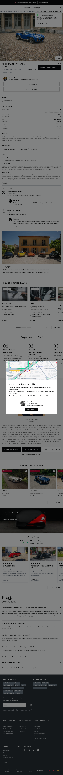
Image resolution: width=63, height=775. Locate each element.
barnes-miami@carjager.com (35, 405)
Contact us (30, 409)
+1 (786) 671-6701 (33, 403)
